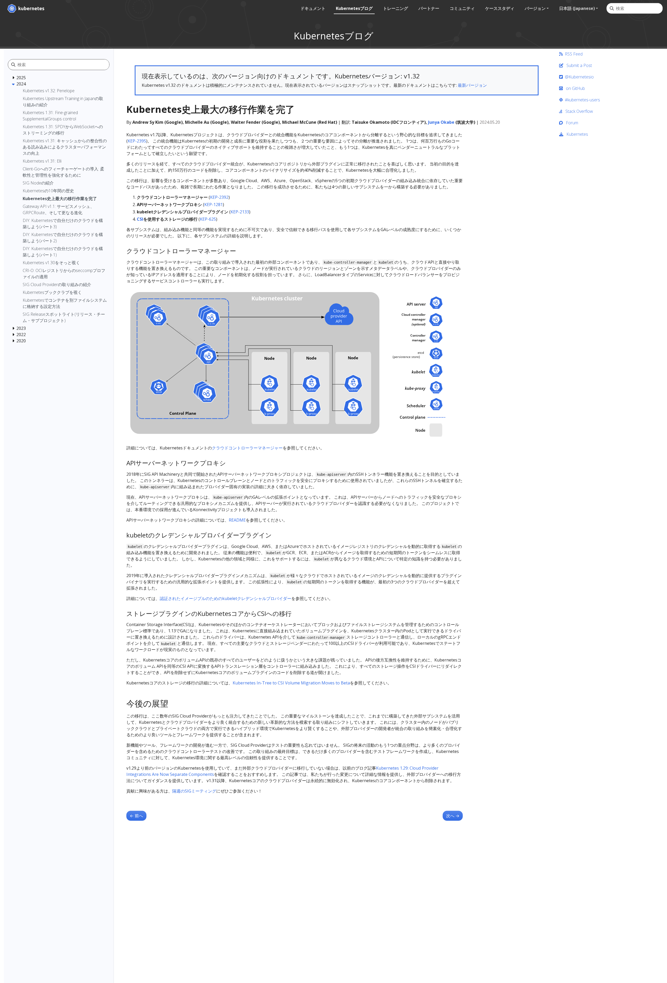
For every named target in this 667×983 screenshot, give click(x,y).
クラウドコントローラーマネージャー (247, 448)
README (237, 520)
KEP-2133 (240, 212)
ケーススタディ (499, 8)
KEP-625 (208, 219)
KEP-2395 (137, 141)
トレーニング (395, 8)
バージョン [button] (535, 8)
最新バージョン (472, 85)
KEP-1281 (213, 204)
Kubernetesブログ (354, 8)
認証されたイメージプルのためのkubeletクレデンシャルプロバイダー (225, 598)
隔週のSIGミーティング (194, 791)
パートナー (428, 8)
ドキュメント (312, 8)
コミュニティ (462, 8)
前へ (136, 816)
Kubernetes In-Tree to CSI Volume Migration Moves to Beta (291, 683)
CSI (140, 219)
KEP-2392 (219, 197)
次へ (452, 816)
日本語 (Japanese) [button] (577, 8)
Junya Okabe (441, 122)
